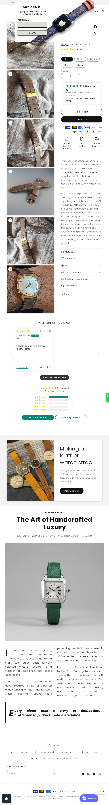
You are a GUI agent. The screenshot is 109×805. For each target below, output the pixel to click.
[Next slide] (98, 354)
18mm (67, 59)
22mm (80, 65)
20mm (93, 59)
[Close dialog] (92, 2)
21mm (67, 65)
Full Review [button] (22, 367)
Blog (36, 752)
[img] (23, 331)
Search (13, 752)
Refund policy (38, 758)
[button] (6, 11)
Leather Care (54, 758)
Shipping (65, 44)
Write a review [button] (37, 417)
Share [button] (67, 294)
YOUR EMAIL (23, 20)
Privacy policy (58, 796)
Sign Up (32, 33)
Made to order (48, 752)
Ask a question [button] (71, 417)
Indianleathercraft (29, 796)
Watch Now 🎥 (71, 490)
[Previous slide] (11, 354)
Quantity (65, 71)
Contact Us (25, 752)
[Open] (6, 798)
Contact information (56, 799)
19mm (80, 59)
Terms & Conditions (68, 752)
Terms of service (72, 796)
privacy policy (70, 758)
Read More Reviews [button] (54, 377)
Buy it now (81, 119)
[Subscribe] (51, 774)
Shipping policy (89, 752)
